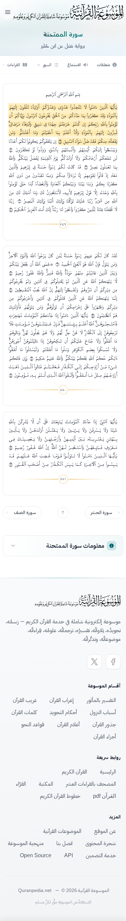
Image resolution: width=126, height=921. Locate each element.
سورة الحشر (101, 512)
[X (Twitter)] (94, 661)
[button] (47, 64)
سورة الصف (25, 512)
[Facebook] (113, 661)
